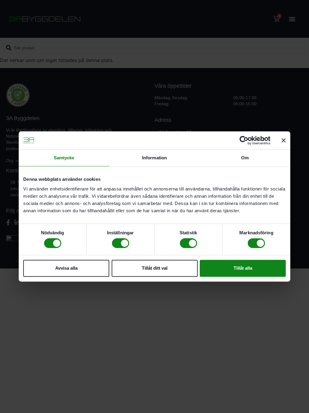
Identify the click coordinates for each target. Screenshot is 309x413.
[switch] (120, 243)
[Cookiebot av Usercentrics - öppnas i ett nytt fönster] (244, 140)
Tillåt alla (243, 268)
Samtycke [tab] (64, 157)
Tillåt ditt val (154, 268)
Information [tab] (154, 157)
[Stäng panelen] (284, 140)
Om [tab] (245, 157)
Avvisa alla (66, 268)
